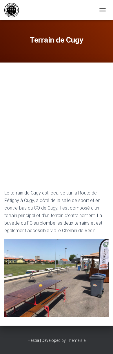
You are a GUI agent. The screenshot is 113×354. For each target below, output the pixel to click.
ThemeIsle (76, 340)
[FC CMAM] (13, 10)
